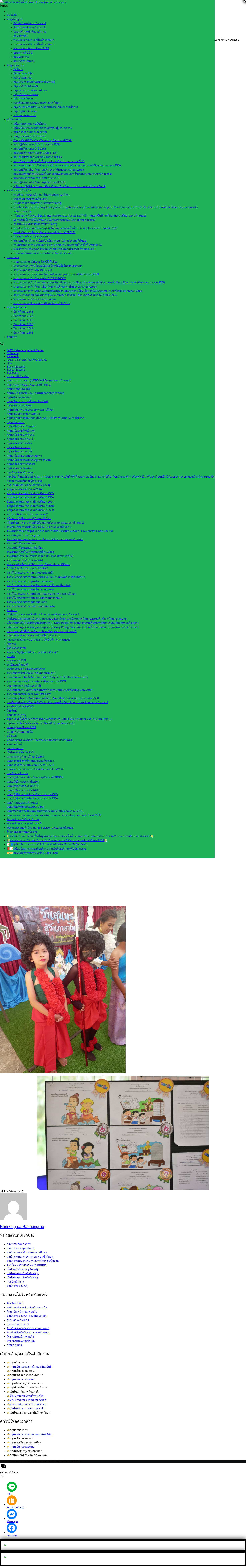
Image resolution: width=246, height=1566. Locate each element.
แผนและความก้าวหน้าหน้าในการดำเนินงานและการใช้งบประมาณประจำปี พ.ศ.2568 (62, 173)
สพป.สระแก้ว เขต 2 (18, 1324)
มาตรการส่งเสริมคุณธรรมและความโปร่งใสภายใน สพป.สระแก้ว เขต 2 (54, 249)
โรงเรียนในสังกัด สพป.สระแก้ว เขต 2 (28, 1332)
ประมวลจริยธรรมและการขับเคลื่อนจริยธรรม (33, 635)
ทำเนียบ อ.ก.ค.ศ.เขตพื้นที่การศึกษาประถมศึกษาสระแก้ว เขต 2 (43, 614)
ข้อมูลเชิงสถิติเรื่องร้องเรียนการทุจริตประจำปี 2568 (42, 140)
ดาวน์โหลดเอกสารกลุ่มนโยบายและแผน (30, 581)
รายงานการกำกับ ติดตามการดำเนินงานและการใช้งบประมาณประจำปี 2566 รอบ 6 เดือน (65, 295)
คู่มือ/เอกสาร (14, 119)
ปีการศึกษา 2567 (23, 316)
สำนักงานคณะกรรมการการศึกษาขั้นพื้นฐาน (33, 1260)
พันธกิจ (11, 656)
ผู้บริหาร (18, 69)
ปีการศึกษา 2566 (23, 320)
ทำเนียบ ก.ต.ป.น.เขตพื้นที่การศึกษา (33, 44)
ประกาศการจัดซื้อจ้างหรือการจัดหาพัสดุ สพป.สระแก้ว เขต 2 (42, 631)
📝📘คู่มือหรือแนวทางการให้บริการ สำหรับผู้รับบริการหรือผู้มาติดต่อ (47, 844)
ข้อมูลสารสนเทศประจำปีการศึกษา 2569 (30, 510)
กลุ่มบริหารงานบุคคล (25, 94)
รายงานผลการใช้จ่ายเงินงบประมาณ (34, 299)
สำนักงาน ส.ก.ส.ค (17, 1285)
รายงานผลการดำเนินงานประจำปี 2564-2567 (39, 278)
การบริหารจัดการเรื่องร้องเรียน (31, 236)
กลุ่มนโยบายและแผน (25, 86)
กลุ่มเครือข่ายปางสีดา (19, 443)
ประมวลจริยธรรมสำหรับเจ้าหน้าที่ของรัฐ (37, 203)
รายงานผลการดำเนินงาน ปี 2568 (32, 270)
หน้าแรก (12, 15)
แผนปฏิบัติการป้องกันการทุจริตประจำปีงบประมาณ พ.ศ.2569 (48, 169)
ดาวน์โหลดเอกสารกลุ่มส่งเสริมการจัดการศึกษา (34, 597)
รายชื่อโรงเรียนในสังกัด (20, 706)
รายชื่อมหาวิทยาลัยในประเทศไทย (26, 1265)
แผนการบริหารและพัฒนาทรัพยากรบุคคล (37, 157)
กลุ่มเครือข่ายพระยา (18, 447)
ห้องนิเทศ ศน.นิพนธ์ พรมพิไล (27, 1395)
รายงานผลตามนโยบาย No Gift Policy (35, 261)
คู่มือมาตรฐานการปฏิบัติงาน (29, 123)
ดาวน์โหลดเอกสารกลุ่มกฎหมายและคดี (30, 572)
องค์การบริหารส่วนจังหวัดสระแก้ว (27, 1307)
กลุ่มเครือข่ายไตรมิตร (19, 468)
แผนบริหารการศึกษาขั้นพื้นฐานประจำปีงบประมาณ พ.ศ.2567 (49, 161)
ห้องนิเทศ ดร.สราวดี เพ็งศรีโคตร (29, 1404)
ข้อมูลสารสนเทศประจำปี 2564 (24, 489)
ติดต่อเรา (12, 336)
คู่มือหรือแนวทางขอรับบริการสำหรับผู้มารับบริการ (42, 127)
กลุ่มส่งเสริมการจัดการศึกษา (30, 90)
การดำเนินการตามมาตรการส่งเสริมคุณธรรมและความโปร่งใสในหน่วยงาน (57, 244)
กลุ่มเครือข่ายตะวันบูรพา (21, 426)
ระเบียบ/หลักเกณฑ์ (17, 664)
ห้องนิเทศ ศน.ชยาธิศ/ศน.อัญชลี (28, 1400)
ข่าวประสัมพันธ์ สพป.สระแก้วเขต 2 (27, 514)
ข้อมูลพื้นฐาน (14, 19)
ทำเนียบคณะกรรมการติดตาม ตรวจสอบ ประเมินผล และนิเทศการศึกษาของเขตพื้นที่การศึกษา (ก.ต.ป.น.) (67, 618)
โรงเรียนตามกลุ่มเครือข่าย (22, 831)
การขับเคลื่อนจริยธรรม (20, 472)
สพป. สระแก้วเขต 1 (18, 1320)
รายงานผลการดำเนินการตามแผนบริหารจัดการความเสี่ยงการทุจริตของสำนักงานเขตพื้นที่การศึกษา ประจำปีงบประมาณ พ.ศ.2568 (89, 282)
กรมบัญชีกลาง (15, 1281)
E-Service (12, 353)
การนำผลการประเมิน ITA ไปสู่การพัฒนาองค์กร (41, 194)
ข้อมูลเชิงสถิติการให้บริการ (29, 136)
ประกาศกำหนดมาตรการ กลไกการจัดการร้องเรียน (42, 253)
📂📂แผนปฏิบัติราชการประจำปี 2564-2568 (32, 852)
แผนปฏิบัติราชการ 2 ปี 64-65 (23, 790)
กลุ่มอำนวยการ (22, 77)
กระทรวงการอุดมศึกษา (20, 1248)
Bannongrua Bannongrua (22, 1226)
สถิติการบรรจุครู (16, 714)
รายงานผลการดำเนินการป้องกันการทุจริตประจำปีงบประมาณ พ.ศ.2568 (55, 286)
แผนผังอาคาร (21, 56)
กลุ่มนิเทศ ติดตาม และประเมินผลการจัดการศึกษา (35, 393)
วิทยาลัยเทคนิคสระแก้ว (20, 1336)
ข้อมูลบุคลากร (15, 65)
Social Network (16, 369)
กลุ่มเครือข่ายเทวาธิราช (21, 464)
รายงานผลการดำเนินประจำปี (24, 685)
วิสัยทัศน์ (12, 710)
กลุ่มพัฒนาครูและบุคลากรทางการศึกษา (36, 102)
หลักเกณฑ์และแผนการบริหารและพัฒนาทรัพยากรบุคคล (39, 740)
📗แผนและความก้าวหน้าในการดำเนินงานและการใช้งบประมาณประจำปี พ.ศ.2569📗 (57, 840)
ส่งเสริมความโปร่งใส (19, 190)
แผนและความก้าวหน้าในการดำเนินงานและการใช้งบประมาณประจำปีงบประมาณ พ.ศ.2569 (67, 165)
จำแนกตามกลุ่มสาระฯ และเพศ (25, 560)
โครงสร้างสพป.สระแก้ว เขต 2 (24, 823)
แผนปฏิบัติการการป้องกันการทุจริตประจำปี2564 (35, 777)
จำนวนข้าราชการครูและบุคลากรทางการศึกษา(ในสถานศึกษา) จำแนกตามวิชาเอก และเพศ (60, 531)
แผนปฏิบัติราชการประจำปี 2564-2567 (35, 152)
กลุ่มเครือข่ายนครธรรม (20, 434)
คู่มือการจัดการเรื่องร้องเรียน (30, 132)
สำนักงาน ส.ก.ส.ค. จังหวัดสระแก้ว (26, 1315)
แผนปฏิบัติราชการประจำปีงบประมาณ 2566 (32, 798)
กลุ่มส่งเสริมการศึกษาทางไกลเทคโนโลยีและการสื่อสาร (45, 107)
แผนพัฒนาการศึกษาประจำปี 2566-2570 (36, 178)
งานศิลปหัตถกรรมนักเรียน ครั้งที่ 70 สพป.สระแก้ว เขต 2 (39, 526)
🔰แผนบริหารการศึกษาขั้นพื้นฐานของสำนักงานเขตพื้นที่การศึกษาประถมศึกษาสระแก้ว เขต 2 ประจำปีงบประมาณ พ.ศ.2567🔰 (80, 836)
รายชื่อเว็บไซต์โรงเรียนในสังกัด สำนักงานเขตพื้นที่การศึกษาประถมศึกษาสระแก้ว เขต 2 (57, 702)
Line (9, 363)
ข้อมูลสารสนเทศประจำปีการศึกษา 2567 (30, 501)
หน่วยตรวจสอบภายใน (20, 731)
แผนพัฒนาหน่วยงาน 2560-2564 (25, 806)
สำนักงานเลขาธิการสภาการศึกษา (27, 1252)
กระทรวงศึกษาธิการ (19, 1244)
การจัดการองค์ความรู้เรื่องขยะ (25, 480)
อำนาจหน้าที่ (20, 35)
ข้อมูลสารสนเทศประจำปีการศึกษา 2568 (30, 505)
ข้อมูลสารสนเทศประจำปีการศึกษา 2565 (30, 493)
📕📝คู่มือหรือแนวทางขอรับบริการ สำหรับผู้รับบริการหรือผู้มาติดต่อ (46, 848)
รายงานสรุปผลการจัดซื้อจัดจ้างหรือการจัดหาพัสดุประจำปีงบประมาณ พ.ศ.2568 (53, 698)
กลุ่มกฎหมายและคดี (25, 111)
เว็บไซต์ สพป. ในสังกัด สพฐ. (23, 1277)
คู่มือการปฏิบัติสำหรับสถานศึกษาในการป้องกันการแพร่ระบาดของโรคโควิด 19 (59, 186)
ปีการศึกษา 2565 (23, 324)
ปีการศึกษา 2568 (23, 311)
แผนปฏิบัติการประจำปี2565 (23, 786)
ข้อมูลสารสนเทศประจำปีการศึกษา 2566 (30, 497)
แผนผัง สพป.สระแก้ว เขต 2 (22, 802)
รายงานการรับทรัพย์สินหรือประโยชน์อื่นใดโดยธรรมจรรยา (47, 265)
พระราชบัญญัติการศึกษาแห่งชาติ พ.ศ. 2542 (32, 652)
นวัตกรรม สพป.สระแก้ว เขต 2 (30, 198)
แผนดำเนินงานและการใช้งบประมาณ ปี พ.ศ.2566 (35, 769)
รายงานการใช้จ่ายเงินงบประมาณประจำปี (31, 673)
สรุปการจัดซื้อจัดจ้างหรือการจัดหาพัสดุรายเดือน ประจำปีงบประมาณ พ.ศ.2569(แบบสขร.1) (59, 719)
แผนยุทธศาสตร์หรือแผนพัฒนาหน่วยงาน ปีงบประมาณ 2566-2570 (45, 811)
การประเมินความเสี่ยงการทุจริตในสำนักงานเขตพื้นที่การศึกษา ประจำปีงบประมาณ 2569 (65, 228)
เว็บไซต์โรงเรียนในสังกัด (21, 752)
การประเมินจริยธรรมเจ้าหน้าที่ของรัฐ (35, 224)
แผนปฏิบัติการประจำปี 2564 (23, 781)
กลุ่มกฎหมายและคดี (18, 388)
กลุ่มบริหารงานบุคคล (22, 1379)
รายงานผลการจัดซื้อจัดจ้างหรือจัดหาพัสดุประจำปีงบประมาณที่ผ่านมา (47, 677)
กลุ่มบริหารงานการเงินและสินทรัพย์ (34, 81)
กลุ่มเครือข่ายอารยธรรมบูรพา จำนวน (29, 459)
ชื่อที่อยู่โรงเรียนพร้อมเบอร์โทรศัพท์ (27, 568)
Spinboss (12, 372)
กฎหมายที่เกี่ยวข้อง (18, 376)
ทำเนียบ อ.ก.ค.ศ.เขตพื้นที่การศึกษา (33, 40)
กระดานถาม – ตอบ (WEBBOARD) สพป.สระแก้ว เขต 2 (39, 380)
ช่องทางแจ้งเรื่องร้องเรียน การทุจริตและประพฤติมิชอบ (38, 564)
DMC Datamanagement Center (25, 350)
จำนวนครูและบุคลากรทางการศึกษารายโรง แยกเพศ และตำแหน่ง (45, 539)
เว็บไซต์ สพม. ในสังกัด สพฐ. (23, 1273)
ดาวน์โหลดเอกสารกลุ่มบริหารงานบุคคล (30, 589)
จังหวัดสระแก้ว (15, 1303)
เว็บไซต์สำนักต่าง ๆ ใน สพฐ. (23, 1269)
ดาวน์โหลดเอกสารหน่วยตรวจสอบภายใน (31, 606)
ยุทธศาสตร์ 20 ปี (22, 52)
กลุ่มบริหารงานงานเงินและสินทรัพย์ (30, 1366)
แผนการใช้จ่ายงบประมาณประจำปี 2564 (30, 765)
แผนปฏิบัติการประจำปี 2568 (29, 148)
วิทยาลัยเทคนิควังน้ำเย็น (21, 1340)
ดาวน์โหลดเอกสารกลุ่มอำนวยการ (27, 602)
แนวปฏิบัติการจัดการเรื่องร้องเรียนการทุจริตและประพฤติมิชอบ (49, 240)
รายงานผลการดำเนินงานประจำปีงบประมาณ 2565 (36, 681)
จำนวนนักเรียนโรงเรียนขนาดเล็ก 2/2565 (30, 551)
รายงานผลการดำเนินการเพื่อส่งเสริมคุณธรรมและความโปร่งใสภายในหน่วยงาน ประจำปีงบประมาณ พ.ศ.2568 (77, 290)
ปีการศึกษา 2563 (23, 332)
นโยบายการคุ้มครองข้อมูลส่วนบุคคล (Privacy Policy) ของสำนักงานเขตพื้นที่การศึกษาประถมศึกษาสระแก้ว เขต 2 (79, 215)
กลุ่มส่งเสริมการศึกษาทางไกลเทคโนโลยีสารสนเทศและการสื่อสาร (45, 418)
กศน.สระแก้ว (14, 1345)
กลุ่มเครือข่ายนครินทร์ (20, 439)
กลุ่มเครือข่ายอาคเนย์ (19, 451)
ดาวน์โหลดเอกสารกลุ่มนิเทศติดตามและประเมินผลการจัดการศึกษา (46, 577)
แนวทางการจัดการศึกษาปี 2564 (25, 756)
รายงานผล (13, 257)
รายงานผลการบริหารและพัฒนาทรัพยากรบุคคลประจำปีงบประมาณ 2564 (49, 689)
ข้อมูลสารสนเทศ (16, 307)
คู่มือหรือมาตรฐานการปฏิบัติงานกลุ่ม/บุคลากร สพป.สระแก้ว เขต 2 (45, 522)
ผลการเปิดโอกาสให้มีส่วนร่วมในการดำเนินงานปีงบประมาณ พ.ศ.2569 (54, 219)
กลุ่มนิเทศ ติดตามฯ (24, 98)
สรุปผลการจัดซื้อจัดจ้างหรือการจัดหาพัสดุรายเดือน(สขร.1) (40, 723)
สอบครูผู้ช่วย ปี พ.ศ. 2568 (21, 727)
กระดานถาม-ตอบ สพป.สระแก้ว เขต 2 (29, 384)
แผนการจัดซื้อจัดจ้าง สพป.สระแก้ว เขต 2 (30, 760)
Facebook (13, 356)
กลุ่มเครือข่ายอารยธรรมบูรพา (24, 455)
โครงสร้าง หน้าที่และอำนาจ (29, 31)
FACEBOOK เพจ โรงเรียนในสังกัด (27, 360)
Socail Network (16, 366)
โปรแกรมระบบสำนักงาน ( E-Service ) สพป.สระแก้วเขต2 (40, 827)
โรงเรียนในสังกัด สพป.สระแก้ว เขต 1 (28, 1328)
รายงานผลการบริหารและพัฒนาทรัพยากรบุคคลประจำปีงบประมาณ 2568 (56, 274)
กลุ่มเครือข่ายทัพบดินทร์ (21, 430)
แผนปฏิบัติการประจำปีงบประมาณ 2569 (36, 144)
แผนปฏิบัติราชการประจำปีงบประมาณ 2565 (32, 794)
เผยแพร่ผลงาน (15, 748)
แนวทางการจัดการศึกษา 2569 (31, 48)
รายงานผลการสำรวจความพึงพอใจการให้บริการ (41, 303)
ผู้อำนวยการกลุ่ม (23, 73)
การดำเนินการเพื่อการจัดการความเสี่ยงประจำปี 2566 (44, 232)
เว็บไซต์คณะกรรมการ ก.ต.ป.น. (28, 1408)
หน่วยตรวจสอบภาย (24, 115)
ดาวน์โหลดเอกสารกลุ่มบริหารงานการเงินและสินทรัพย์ (38, 585)
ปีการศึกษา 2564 (23, 328)
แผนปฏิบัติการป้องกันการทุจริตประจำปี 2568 (39, 182)
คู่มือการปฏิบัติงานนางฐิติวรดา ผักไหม (29, 518)
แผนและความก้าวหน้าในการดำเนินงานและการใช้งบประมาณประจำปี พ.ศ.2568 (54, 815)
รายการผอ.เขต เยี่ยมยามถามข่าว (26, 668)
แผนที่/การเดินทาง (24, 61)
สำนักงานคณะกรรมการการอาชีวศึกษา (30, 1256)
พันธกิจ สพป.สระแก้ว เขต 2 (29, 27)
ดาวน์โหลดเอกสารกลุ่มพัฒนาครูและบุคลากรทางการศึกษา (41, 593)
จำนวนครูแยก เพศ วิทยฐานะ (23, 535)
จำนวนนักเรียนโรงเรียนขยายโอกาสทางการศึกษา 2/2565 (40, 556)
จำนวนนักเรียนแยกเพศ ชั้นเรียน (25, 547)
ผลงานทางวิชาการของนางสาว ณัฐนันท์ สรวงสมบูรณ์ (38, 639)
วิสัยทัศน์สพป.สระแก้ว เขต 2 (29, 23)
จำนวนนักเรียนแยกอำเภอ (21, 543)
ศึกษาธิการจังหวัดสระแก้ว (22, 1311)
